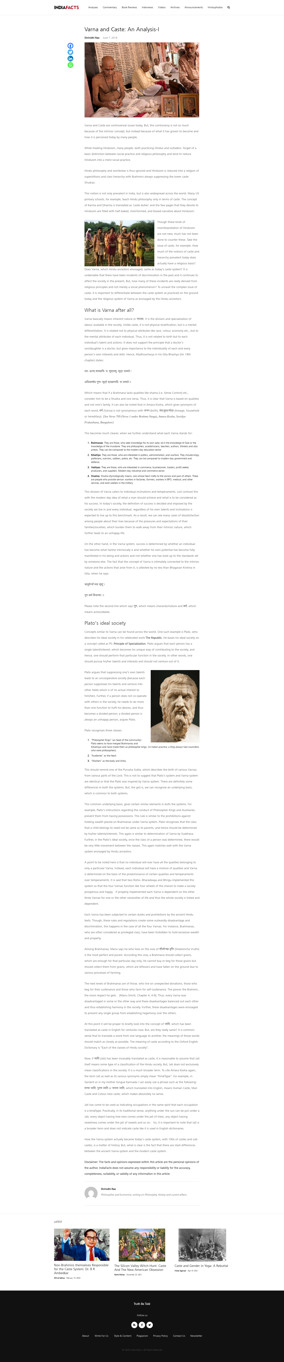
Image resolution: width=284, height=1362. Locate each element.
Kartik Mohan (119, 1274)
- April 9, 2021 (192, 1271)
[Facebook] (70, 46)
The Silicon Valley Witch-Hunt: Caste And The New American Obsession (140, 1268)
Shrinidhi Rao (91, 37)
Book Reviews (129, 7)
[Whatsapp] (70, 65)
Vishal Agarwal (180, 1271)
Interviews (147, 7)
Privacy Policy (160, 1335)
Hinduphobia (215, 7)
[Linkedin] (70, 58)
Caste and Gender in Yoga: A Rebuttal (201, 1266)
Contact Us (179, 1335)
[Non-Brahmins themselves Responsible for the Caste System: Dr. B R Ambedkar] (81, 1245)
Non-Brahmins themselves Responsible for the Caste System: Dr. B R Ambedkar (81, 1269)
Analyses (93, 7)
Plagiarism (142, 1335)
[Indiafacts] (66, 7)
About (85, 1335)
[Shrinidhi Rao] (91, 1199)
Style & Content (122, 1335)
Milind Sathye (59, 1278)
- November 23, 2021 (133, 1274)
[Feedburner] (134, 1325)
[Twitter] (70, 52)
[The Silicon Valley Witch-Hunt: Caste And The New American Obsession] (142, 1245)
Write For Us (101, 1335)
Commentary (110, 7)
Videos (162, 7)
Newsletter (196, 1335)
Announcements (194, 7)
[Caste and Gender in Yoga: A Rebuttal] (202, 1245)
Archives (175, 7)
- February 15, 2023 (72, 1278)
